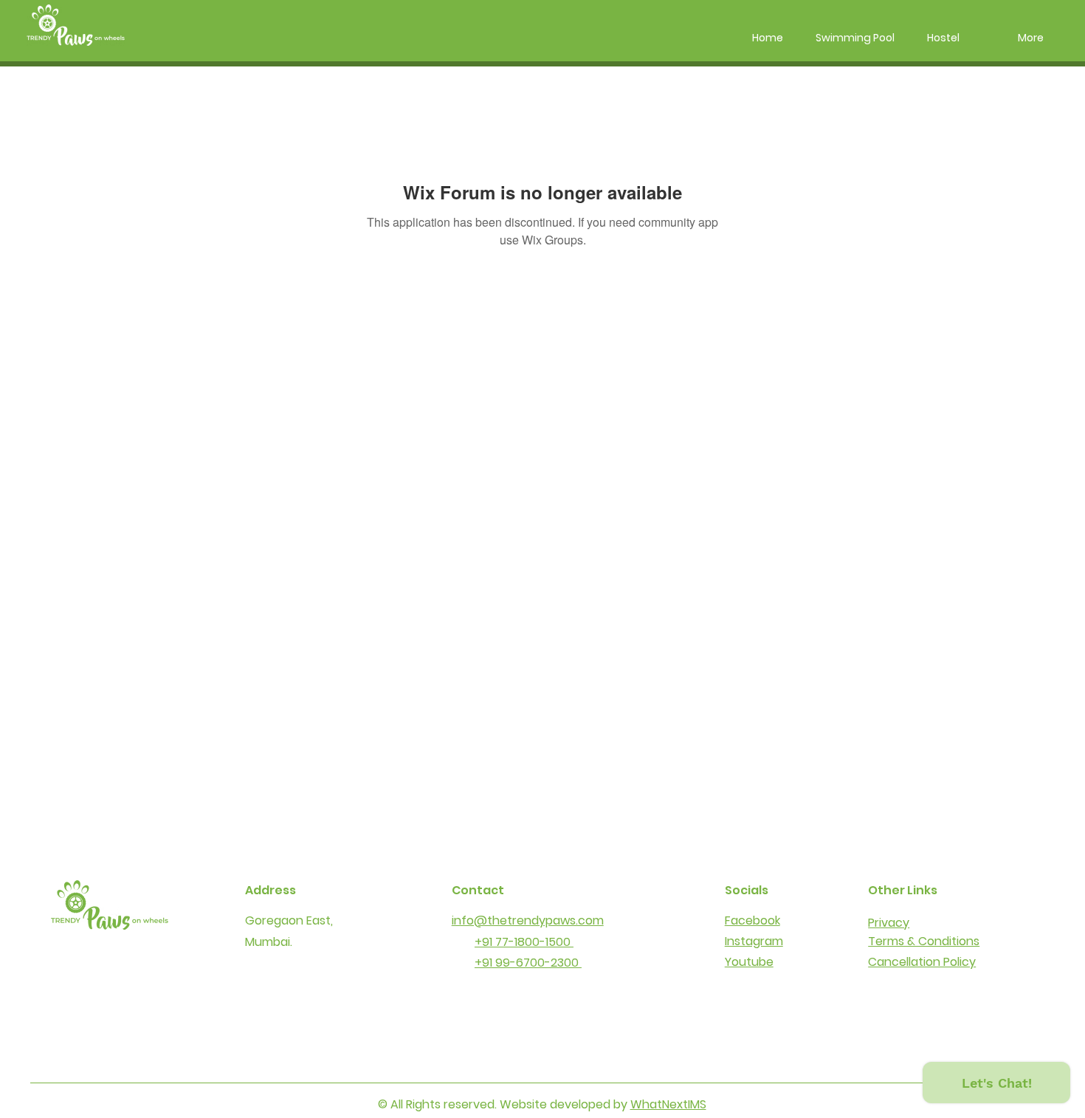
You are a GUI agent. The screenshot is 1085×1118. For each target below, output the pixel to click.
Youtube (749, 961)
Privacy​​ (888, 922)
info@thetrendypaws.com (528, 920)
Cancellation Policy (922, 961)
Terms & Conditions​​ (923, 941)
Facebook (752, 920)
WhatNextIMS (668, 1104)
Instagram (754, 941)
